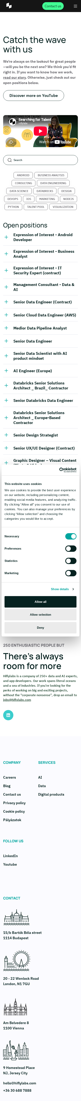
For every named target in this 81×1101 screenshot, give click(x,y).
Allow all (41, 601)
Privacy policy (14, 803)
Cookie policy (14, 811)
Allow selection (40, 614)
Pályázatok (12, 820)
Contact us (12, 794)
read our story (14, 77)
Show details (60, 589)
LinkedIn (10, 856)
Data (42, 786)
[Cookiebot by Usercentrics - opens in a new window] (59, 470)
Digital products (51, 794)
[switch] (70, 548)
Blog (6, 786)
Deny (40, 627)
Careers (9, 777)
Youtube (10, 864)
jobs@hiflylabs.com (17, 700)
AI (40, 777)
